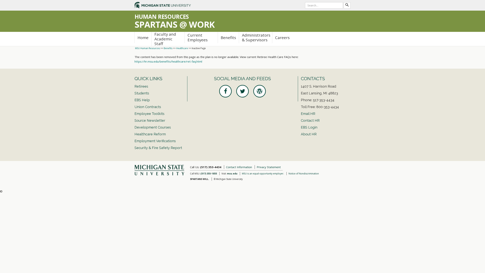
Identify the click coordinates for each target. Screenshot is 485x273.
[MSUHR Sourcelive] (259, 91)
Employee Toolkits (149, 114)
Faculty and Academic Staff (165, 39)
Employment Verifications (155, 141)
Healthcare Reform (150, 134)
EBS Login (309, 127)
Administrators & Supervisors (256, 37)
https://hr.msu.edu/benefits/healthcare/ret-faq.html (168, 61)
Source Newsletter (150, 120)
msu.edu (232, 173)
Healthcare (182, 48)
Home (143, 37)
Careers (282, 37)
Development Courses (153, 127)
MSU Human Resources (147, 48)
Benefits (228, 37)
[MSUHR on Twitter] (242, 91)
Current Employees (198, 37)
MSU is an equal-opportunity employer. (263, 173)
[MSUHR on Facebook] (225, 91)
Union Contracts (148, 107)
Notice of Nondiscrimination (304, 173)
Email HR (308, 114)
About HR (309, 134)
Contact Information (239, 167)
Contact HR (310, 120)
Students (142, 93)
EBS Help (142, 100)
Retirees (141, 86)
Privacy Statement (269, 167)
